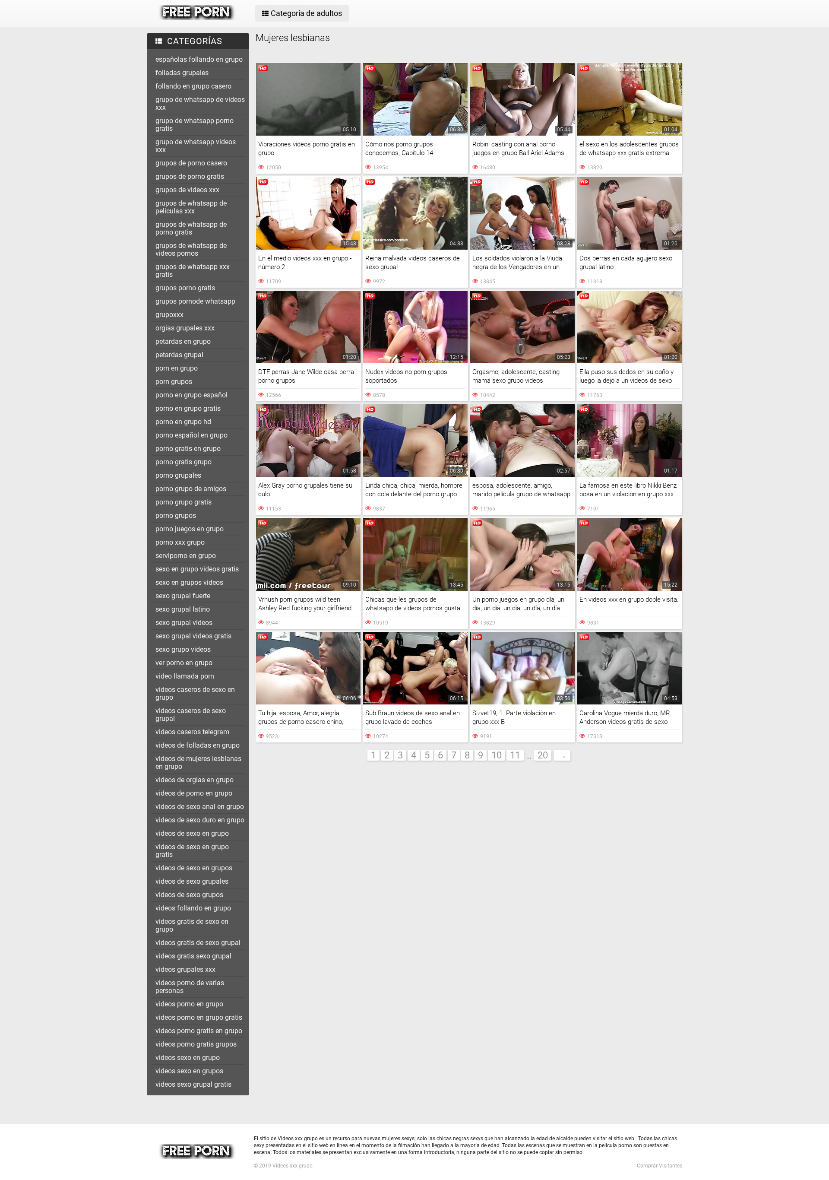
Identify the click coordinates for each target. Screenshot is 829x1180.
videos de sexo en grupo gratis (192, 851)
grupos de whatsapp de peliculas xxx (191, 207)
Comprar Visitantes (659, 1166)
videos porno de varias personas (189, 987)
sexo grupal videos (183, 623)
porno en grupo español (191, 395)
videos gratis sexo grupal (193, 956)
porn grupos (173, 381)
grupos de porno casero (191, 163)
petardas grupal (179, 355)
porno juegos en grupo (189, 529)
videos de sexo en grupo (192, 833)
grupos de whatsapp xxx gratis (192, 271)
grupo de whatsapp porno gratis (194, 125)
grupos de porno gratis (189, 176)
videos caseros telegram (192, 732)
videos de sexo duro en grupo (199, 820)
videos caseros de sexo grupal (190, 715)
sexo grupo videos (183, 649)
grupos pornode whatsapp (195, 301)
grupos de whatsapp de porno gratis (191, 228)
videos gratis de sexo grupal (197, 943)
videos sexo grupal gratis (193, 1084)
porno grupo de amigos (190, 489)
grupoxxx (169, 315)
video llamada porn (184, 676)
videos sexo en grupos (189, 1071)
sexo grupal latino (182, 609)
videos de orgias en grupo (194, 780)
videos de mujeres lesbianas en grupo (198, 763)
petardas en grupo (183, 341)
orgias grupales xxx (185, 328)
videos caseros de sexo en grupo (195, 693)
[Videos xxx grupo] (197, 17)
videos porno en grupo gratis (198, 1017)
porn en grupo (176, 368)
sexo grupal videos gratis (193, 636)
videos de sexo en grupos (193, 868)
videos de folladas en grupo (197, 745)
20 (543, 755)
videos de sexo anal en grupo (199, 807)
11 (515, 755)
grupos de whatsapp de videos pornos (191, 249)
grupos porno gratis (185, 288)
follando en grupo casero (193, 86)
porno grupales (178, 475)
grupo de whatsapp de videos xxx (200, 103)
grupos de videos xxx (187, 190)
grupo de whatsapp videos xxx (195, 146)
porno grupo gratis (183, 502)
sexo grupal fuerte (182, 596)
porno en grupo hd (183, 422)
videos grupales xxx (185, 969)
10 (496, 755)
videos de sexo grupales (191, 881)
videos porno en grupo (189, 1004)
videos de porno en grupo (193, 793)
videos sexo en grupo (187, 1057)
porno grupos (175, 515)
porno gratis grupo (183, 462)
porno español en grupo (191, 435)
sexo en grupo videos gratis (197, 569)
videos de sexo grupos (189, 895)
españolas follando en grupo (199, 59)
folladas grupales (182, 73)
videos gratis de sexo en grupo (191, 925)
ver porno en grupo (183, 663)
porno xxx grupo (180, 542)
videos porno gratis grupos (196, 1044)
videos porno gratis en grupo (198, 1031)
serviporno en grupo (185, 556)
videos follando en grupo (193, 908)
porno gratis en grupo (188, 448)
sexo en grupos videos (189, 582)
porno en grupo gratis (188, 408)
